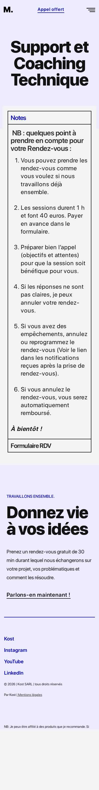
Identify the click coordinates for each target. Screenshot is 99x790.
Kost (9, 639)
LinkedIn (13, 673)
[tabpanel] (49, 281)
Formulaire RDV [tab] (31, 445)
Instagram (15, 650)
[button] (91, 9)
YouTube (14, 661)
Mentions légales (29, 695)
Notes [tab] (18, 117)
